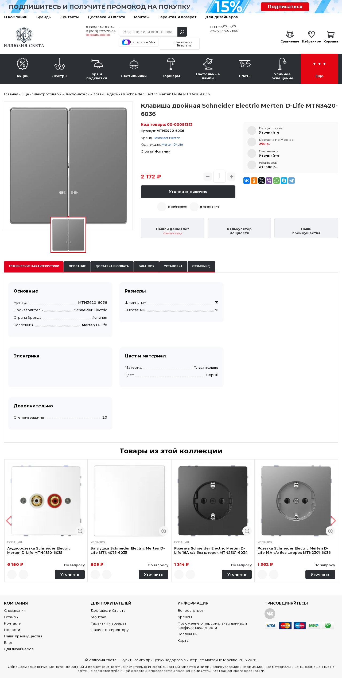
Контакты (69, 17)
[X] (261, 180)
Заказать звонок (98, 35)
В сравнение (209, 206)
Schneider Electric (166, 138)
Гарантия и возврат (177, 17)
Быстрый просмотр (80, 531)
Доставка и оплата (112, 266)
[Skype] (284, 180)
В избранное (177, 206)
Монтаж (142, 17)
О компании (16, 17)
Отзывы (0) (201, 266)
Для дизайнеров (221, 17)
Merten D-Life (172, 144)
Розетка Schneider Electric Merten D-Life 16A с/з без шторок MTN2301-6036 (294, 550)
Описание (77, 266)
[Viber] (269, 180)
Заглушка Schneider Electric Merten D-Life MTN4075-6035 (128, 550)
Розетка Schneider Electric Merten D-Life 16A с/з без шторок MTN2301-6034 (210, 550)
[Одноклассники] (254, 180)
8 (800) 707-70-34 (101, 31)
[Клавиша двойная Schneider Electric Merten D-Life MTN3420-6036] (68, 166)
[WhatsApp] (276, 180)
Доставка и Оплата (106, 17)
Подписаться (284, 7)
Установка (173, 266)
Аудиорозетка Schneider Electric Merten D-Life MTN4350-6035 (39, 550)
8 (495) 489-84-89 (100, 27)
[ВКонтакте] (246, 180)
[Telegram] (291, 180)
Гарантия (146, 266)
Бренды (44, 17)
